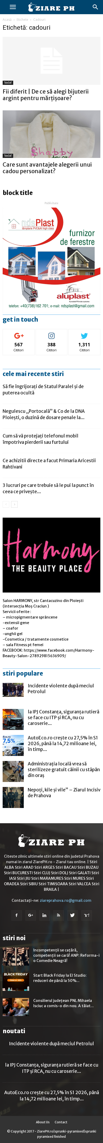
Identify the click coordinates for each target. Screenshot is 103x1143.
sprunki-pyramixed (69, 1131)
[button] (95, 7)
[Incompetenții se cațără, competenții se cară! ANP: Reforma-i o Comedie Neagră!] (16, 957)
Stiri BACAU (66, 867)
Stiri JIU (23, 878)
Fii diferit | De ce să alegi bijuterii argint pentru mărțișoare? (46, 95)
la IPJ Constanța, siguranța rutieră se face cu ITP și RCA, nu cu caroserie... (63, 717)
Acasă (7, 19)
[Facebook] (16, 915)
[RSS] (58, 915)
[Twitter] (72, 915)
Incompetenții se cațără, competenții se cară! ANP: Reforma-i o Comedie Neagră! (66, 955)
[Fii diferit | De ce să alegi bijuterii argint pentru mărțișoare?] (51, 61)
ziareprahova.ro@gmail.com (65, 900)
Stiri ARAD (24, 867)
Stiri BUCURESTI (18, 873)
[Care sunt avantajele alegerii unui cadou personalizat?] (51, 134)
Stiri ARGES (44, 867)
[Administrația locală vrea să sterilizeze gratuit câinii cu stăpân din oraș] (13, 771)
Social (8, 82)
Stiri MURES (74, 878)
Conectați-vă (19, 333)
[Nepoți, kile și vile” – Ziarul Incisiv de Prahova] (13, 797)
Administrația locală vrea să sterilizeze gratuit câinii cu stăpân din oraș (64, 769)
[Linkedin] (44, 915)
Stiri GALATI (80, 873)
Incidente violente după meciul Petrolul (51, 1044)
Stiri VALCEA (80, 884)
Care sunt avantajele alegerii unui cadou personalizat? (47, 168)
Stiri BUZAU (88, 867)
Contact (61, 1122)
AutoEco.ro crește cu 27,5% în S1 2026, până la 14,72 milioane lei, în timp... (63, 743)
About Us (43, 1122)
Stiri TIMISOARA (53, 884)
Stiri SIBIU (29, 884)
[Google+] (30, 915)
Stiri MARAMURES (47, 878)
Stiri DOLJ (59, 873)
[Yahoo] (86, 915)
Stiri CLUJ (42, 873)
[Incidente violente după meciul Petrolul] (13, 690)
